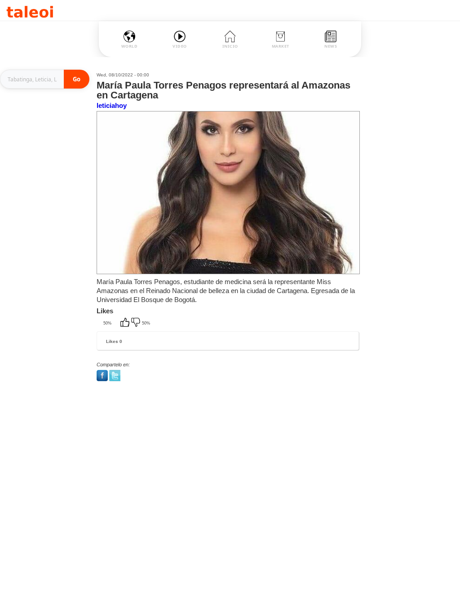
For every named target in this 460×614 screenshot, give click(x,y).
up (125, 323)
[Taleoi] (29, 10)
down (136, 323)
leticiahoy (112, 105)
